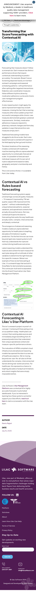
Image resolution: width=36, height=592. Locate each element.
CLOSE (32, 566)
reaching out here (20, 588)
